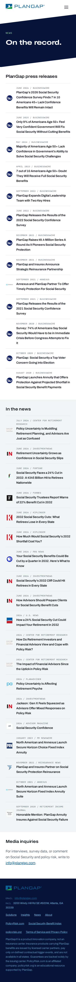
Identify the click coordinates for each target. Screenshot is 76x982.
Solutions (11, 914)
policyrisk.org (14, 932)
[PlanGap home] (25, 7)
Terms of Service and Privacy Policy (47, 932)
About (48, 914)
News (37, 914)
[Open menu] (66, 7)
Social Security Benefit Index (45, 923)
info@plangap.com (20, 863)
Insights (25, 914)
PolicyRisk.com (15, 923)
